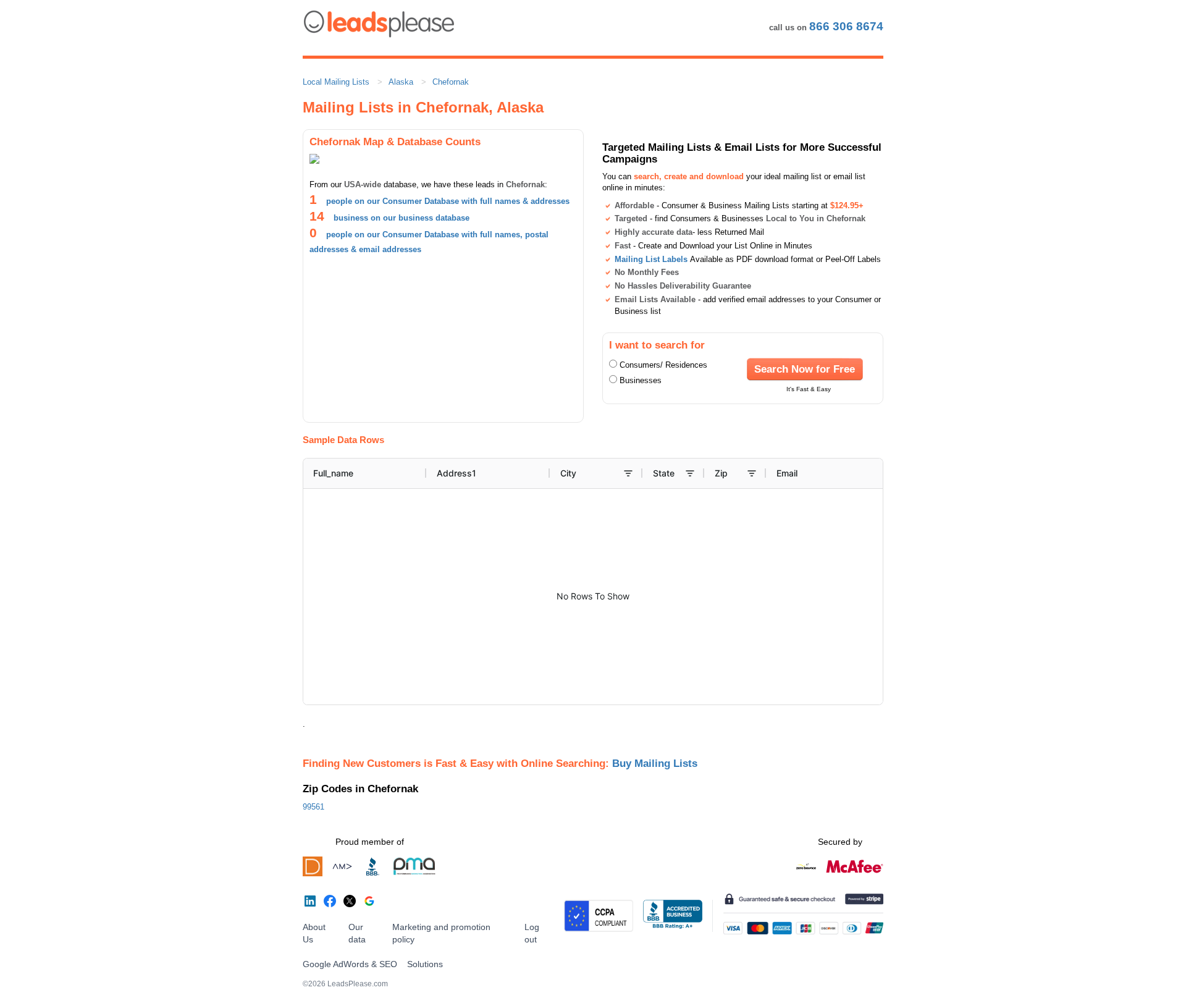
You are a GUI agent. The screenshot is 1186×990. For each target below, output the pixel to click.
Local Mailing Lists (336, 82)
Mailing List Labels (651, 259)
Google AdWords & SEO (350, 964)
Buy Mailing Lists (654, 763)
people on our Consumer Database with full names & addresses (448, 201)
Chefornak (450, 82)
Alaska (401, 82)
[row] (658, 473)
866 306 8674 (846, 26)
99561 (313, 806)
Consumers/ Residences (663, 365)
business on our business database (401, 217)
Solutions (425, 964)
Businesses (641, 380)
